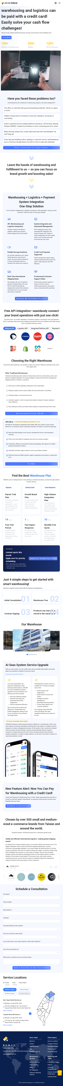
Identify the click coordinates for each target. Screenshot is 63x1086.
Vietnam (15, 985)
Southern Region (10, 993)
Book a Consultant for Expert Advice (32, 147)
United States (22, 982)
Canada (7, 985)
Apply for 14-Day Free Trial (17, 33)
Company (6, 918)
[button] (56, 3)
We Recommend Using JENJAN (30, 413)
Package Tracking (53, 1044)
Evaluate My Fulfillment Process (31, 298)
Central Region (24, 989)
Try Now (31, 464)
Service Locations (53, 1041)
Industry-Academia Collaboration (53, 1073)
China (13, 982)
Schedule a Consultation (18, 806)
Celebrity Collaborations (52, 1068)
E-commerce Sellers (53, 1062)
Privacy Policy (52, 1049)
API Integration (34, 1070)
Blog (31, 1049)
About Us (32, 1041)
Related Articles (34, 1046)
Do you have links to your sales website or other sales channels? (21, 941)
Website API (9, 328)
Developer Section (53, 1046)
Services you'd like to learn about (13, 933)
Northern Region (10, 989)
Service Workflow (35, 1062)
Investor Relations (35, 1051)
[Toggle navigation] (59, 3)
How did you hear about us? (11, 949)
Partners (50, 1065)
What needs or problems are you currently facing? (17, 957)
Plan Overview (34, 1065)
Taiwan (7, 982)
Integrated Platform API (40, 328)
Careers (32, 1044)
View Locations (7, 1010)
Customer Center (52, 1051)
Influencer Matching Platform (35, 1073)
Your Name (6, 894)
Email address (7, 910)
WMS (31, 1067)
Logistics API (22, 328)
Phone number (7, 902)
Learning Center (52, 1076)
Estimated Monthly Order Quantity (13, 925)
